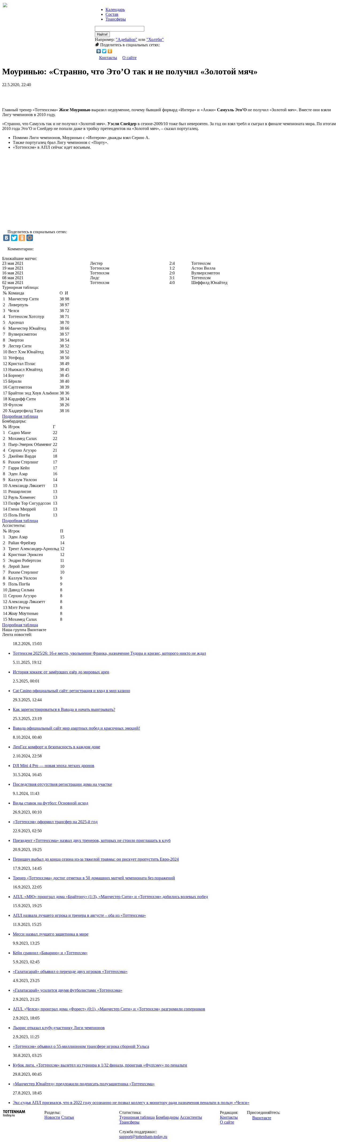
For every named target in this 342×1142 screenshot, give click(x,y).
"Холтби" (155, 39)
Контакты (108, 57)
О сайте (129, 57)
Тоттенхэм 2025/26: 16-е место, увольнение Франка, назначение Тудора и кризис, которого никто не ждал (109, 653)
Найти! (102, 34)
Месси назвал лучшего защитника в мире (50, 934)
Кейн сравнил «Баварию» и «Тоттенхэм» (50, 953)
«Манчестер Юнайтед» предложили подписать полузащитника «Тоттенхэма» (84, 1084)
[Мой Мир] (29, 238)
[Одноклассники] (110, 51)
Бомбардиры (167, 1117)
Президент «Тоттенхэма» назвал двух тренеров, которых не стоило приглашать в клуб (91, 840)
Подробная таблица (20, 416)
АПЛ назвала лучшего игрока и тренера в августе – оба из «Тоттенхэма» (79, 915)
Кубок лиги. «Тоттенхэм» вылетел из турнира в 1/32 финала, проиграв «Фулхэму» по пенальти (100, 1065)
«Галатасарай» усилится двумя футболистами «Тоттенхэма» (67, 990)
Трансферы (116, 19)
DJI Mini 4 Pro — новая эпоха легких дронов (53, 765)
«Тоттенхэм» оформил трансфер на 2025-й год (55, 821)
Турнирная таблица (137, 1117)
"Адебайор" (126, 39)
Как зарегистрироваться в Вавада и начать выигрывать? (64, 709)
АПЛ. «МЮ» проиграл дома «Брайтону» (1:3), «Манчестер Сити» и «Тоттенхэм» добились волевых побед (110, 896)
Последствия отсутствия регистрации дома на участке (62, 784)
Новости (52, 1117)
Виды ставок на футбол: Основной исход (50, 803)
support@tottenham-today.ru (143, 1136)
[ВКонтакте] (99, 51)
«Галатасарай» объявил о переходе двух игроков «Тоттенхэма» (70, 971)
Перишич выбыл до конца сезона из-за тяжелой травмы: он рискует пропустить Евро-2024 (96, 859)
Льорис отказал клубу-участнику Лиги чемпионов (59, 1027)
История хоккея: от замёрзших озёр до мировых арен (61, 672)
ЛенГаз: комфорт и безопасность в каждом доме (56, 747)
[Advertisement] (64, 95)
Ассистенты (191, 1117)
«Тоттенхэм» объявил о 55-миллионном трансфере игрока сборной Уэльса (81, 1046)
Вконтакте (261, 1118)
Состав (112, 14)
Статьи (67, 1117)
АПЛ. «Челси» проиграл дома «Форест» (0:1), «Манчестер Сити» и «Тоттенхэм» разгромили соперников (109, 1009)
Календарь (115, 9)
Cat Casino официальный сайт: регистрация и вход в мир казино (71, 690)
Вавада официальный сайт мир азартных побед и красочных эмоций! (76, 728)
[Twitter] (104, 51)
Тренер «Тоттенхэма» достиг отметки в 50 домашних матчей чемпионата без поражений (94, 878)
